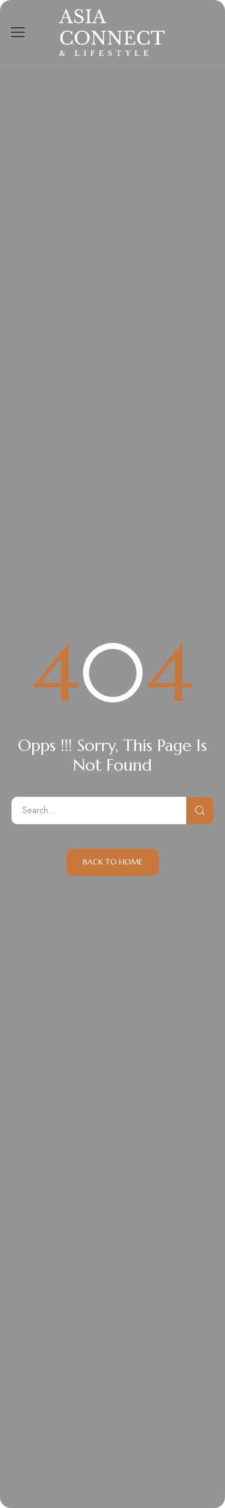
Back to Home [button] (113, 862)
